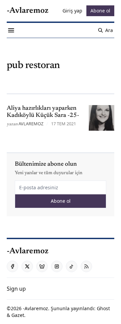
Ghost (103, 308)
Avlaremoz (30, 124)
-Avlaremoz (35, 308)
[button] (16, 289)
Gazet (17, 315)
